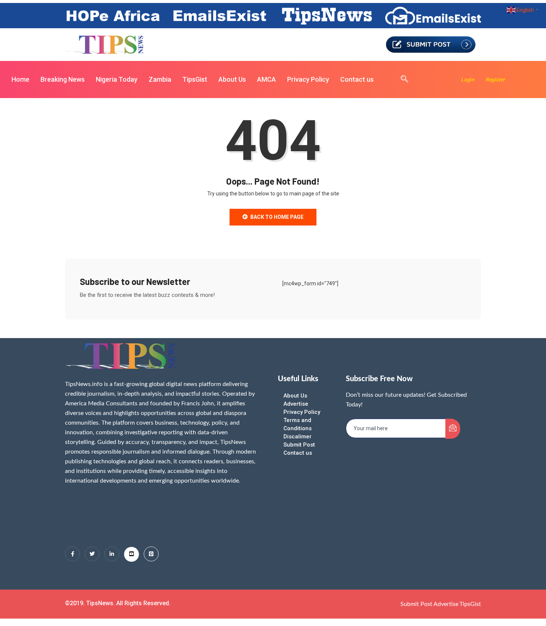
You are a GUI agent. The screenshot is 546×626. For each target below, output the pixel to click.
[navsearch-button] (400, 79)
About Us (232, 79)
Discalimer (297, 436)
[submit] (452, 429)
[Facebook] (72, 553)
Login (467, 79)
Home (20, 79)
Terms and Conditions (297, 424)
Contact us (357, 79)
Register (495, 79)
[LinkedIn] (111, 553)
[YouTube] (131, 554)
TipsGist (194, 79)
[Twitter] (92, 553)
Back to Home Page (276, 217)
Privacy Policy (308, 79)
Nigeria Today (116, 79)
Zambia (160, 79)
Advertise (295, 403)
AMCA (266, 79)
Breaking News (62, 79)
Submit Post (299, 444)
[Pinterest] (151, 553)
